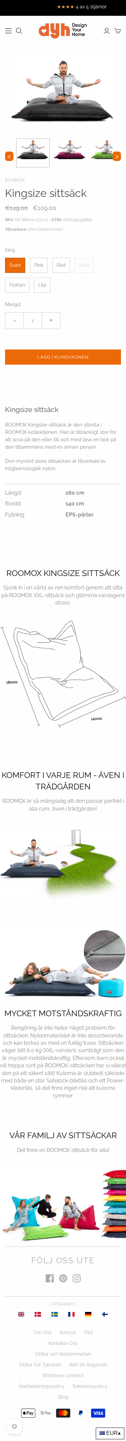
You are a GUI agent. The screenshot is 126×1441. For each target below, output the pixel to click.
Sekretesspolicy (90, 1386)
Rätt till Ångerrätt (88, 1364)
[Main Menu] (8, 31)
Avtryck (67, 1332)
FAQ (88, 1332)
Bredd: (13, 503)
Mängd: (13, 304)
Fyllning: (15, 514)
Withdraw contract (63, 1375)
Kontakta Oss (63, 1343)
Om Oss (42, 1332)
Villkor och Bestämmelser (63, 1354)
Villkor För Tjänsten (40, 1364)
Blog (63, 1397)
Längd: (13, 493)
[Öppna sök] (19, 31)
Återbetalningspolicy (42, 1386)
